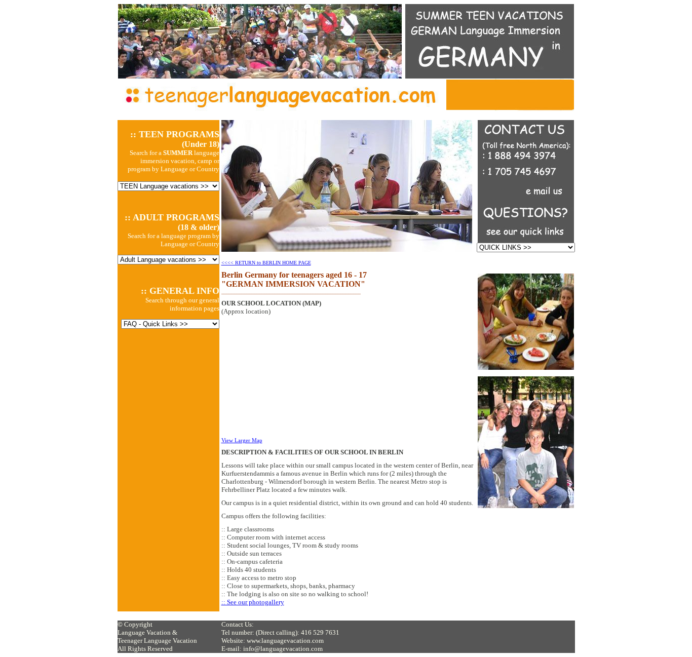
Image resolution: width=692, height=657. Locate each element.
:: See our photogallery (252, 602)
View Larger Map (241, 440)
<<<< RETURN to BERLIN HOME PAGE (266, 262)
